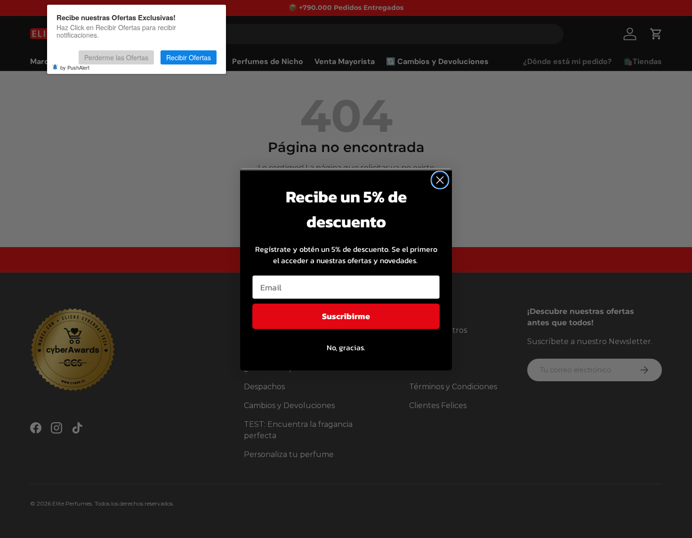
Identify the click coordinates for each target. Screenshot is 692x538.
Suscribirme (346, 316)
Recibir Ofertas (188, 57)
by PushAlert (74, 67)
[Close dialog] (440, 180)
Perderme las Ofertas (116, 57)
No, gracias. (346, 347)
